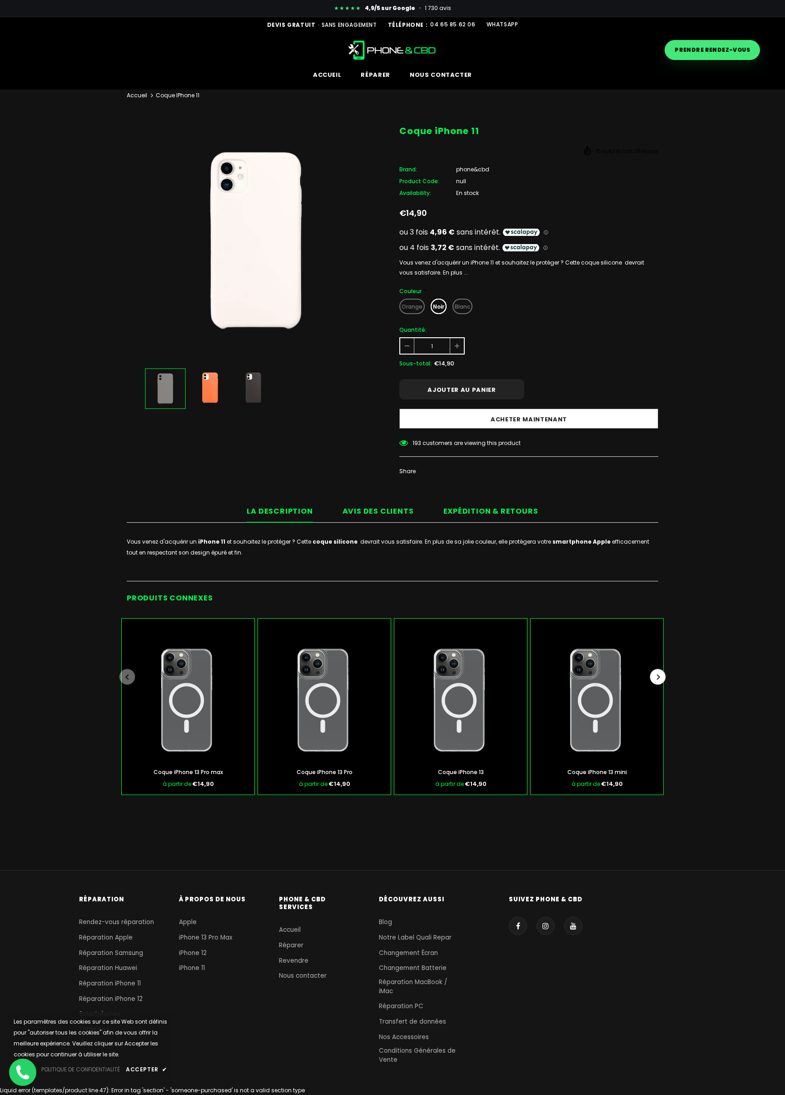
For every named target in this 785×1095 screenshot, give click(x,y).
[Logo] (392, 49)
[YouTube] (573, 926)
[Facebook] (518, 926)
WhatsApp (502, 24)
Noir (438, 306)
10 (415, 443)
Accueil (137, 95)
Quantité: (413, 330)
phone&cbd (472, 169)
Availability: (415, 193)
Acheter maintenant (529, 419)
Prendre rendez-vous (712, 50)
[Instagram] (546, 926)
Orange (412, 306)
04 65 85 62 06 (452, 24)
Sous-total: (415, 363)
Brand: (408, 169)
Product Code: (419, 181)
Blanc (462, 306)
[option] (256, 241)
